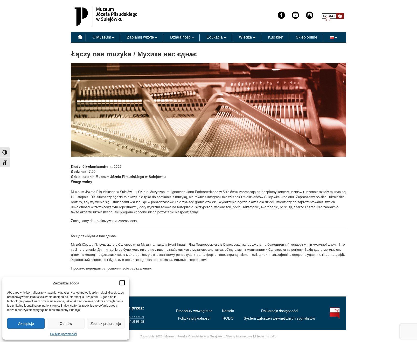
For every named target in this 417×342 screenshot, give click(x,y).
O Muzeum (101, 37)
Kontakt (228, 310)
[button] (122, 282)
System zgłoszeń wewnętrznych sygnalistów (279, 318)
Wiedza (245, 37)
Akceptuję (26, 323)
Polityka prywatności (63, 334)
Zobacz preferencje (105, 323)
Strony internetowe (239, 336)
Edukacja (215, 37)
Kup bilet (275, 37)
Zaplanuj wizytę (140, 37)
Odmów (66, 323)
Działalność (180, 37)
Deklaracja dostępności (279, 310)
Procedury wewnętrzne (194, 310)
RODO (228, 318)
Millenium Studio (264, 336)
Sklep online (306, 37)
